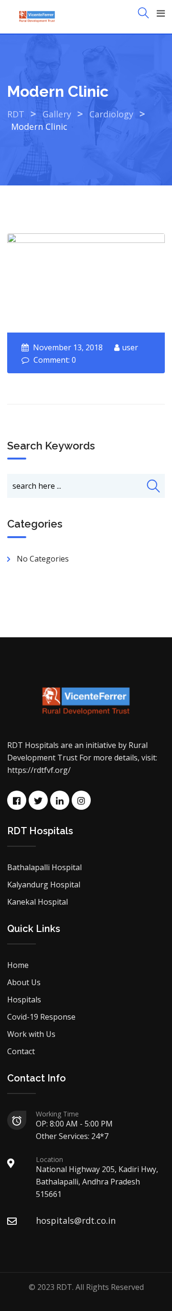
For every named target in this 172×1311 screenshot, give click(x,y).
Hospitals (24, 999)
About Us (24, 982)
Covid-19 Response (41, 1017)
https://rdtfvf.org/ (39, 770)
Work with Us (31, 1034)
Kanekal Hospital (37, 902)
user (130, 347)
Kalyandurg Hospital (43, 884)
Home (18, 965)
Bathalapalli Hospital (44, 867)
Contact (21, 1051)
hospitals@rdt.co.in (76, 1220)
